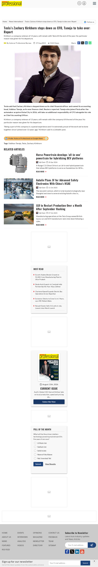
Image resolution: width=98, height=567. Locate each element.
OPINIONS (37, 533)
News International (16, 21)
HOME (4, 533)
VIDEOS (20, 545)
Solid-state (41, 451)
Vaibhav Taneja (14, 143)
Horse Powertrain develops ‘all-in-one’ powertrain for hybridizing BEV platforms (59, 156)
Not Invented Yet (44, 458)
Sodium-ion (41, 447)
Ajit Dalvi (42, 162)
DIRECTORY (38, 545)
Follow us (90, 22)
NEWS (4, 541)
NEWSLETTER (38, 541)
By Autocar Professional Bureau (19, 43)
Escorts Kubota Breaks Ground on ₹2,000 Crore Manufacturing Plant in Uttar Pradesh (48, 277)
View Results (50, 464)
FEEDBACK (53, 537)
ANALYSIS (21, 541)
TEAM (51, 541)
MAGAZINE (37, 537)
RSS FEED (6, 549)
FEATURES (6, 545)
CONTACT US (54, 533)
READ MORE (41, 171)
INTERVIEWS (22, 537)
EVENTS (20, 533)
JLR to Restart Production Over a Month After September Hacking (59, 207)
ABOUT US (6, 537)
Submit (38, 464)
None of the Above (44, 454)
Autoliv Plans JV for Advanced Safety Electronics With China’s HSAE (57, 181)
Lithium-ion (42, 443)
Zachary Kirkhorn (34, 143)
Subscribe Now (49, 402)
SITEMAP (52, 545)
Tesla (24, 143)
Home (5, 21)
